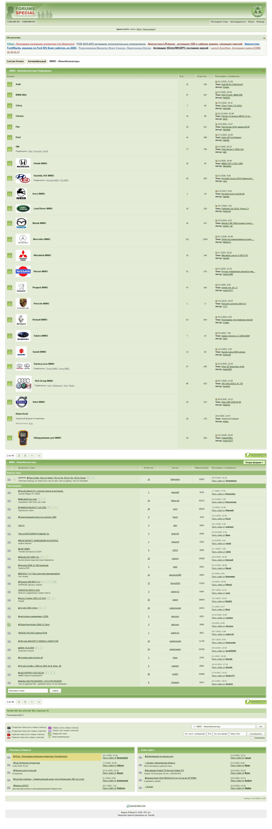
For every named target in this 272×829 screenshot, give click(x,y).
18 (149, 558)
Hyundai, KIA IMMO (44, 175)
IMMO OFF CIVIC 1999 (232, 163)
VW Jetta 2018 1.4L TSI (232, 383)
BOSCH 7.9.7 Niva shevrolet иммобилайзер (40, 574)
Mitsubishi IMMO (42, 255)
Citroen (19, 116)
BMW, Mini (21, 95)
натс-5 (21, 525)
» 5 (54, 582)
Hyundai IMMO (52, 180)
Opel (30, 151)
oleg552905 (231, 651)
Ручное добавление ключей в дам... (238, 271)
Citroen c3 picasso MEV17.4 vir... (236, 116)
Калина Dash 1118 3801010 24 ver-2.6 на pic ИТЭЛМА (171, 778)
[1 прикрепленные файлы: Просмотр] (27, 478)
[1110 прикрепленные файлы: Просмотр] (14, 756)
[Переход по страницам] (88, 478)
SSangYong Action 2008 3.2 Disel (34, 624)
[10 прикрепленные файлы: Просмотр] (19, 557)
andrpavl (230, 527)
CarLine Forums (15, 61)
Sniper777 (230, 676)
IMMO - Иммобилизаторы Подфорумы (30, 71)
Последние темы (219, 22)
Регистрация (149, 29)
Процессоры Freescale (25, 770)
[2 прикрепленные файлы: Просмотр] (19, 491)
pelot (175, 567)
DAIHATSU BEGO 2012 (29, 590)
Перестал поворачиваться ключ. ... (237, 239)
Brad (228, 609)
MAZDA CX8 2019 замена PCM (32, 633)
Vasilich (229, 684)
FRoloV (229, 585)
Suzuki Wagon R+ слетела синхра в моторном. (41, 491)
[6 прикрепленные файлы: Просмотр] (19, 507)
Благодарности (238, 22)
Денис (120, 773)
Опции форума (253, 462)
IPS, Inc (147, 812)
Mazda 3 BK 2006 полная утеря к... (237, 223)
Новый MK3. (227, 438)
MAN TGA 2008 (27, 648)
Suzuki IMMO (39, 352)
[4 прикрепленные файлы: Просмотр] (19, 641)
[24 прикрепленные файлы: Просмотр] (146, 770)
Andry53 (175, 534)
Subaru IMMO (41, 336)
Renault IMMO (40, 319)
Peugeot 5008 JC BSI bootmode (34, 565)
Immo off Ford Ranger (231, 137)
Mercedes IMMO (41, 239)
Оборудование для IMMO (47, 438)
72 (149, 583)
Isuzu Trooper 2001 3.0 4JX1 (33, 598)
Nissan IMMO (41, 271)
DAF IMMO (25, 549)
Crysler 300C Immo (28, 608)
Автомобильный (37, 61)
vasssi (248, 758)
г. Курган (149, 787)
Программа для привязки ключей (237, 320)
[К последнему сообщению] (216, 81)
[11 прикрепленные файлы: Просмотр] (19, 598)
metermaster (175, 649)
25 (149, 600)
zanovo (175, 558)
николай (227, 108)
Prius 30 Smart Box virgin (232, 366)
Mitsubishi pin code (28, 499)
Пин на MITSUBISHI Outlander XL (33, 534)
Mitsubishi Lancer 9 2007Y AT (234, 255)
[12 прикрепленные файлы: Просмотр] (19, 648)
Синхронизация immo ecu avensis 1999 (38, 517)
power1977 (228, 290)
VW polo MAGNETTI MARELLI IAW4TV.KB (39, 641)
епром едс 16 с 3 (229, 287)
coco (175, 509)
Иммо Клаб (22, 414)
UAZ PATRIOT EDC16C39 (32, 673)
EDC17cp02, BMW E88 (231, 95)
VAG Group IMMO (44, 381)
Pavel (175, 517)
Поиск (251, 22)
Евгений (229, 560)
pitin (224, 152)
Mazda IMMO (39, 223)
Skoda (71, 385)
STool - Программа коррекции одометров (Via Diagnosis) (41, 756)
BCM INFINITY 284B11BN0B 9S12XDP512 (39, 540)
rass (225, 181)
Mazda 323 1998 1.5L (29, 557)
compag (229, 618)
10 (149, 575)
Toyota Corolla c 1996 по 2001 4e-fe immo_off (40, 666)
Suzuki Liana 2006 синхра (233, 352)
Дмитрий (230, 510)
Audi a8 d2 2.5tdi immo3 (232, 84)
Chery (19, 105)
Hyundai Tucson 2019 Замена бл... (237, 178)
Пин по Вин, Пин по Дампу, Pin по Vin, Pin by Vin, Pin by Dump (57, 478)
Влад (247, 773)
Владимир (230, 576)
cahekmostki (175, 608)
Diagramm (175, 479)
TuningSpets (231, 481)
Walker (248, 788)
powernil (175, 542)
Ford (18, 137)
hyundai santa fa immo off (31, 657)
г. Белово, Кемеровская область (160, 763)
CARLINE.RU (13, 22)
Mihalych (227, 242)
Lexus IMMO (64, 368)
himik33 (226, 98)
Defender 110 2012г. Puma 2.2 (235, 208)
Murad (228, 568)
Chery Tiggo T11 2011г (231, 105)
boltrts (226, 421)
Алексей (227, 211)
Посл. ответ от (218, 481)
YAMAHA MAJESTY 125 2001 (33, 507)
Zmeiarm (175, 682)
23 (149, 500)
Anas (175, 657)
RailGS (229, 601)
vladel (228, 543)
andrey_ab (228, 226)
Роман (226, 87)
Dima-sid (175, 500)
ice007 (175, 674)
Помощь (261, 22)
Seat (66, 385)
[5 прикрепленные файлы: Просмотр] (19, 499)
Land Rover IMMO (43, 208)
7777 (225, 306)
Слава (226, 322)
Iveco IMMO (39, 194)
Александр (231, 642)
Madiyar (226, 405)
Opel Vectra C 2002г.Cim (232, 149)
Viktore (120, 765)
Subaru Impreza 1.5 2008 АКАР (235, 336)
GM (17, 146)
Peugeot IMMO (40, 287)
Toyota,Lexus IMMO (44, 364)
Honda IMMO (40, 163)
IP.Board (131, 812)
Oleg (225, 338)
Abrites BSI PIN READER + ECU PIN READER (41, 681)
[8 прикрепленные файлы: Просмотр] (19, 673)
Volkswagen (57, 385)
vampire (175, 666)
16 (149, 479)
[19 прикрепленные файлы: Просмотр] (19, 582)
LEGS (175, 550)
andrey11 (175, 591)
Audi (18, 84)
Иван (228, 535)
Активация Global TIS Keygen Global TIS (165, 770)
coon (228, 593)
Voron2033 (175, 583)
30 (149, 509)
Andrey (248, 780)
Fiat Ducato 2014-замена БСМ (235, 127)
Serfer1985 (228, 274)
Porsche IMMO (41, 303)
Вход (139, 29)
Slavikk (226, 140)
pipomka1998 (175, 575)
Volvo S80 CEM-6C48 (231, 402)
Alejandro (227, 166)
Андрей (226, 386)
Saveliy (226, 258)
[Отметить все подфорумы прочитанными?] (9, 149)
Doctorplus (230, 494)
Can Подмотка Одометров (27, 763)
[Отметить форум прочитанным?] (9, 84)
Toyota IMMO (52, 368)
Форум (124, 812)
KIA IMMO (64, 180)
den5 (225, 119)
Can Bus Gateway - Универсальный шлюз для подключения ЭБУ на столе (49, 779)
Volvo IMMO (39, 402)
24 (149, 649)
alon (175, 525)
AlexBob (226, 130)
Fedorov (121, 788)
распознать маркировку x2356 (34, 616)
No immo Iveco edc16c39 (232, 194)
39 (149, 674)
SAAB (45, 151)
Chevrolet (37, 151)
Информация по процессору (160, 756)
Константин (231, 502)
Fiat (18, 127)
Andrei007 (227, 369)
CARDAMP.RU (28, 22)
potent (175, 600)
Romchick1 (122, 758)
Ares (31, 423)
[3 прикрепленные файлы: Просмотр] (19, 549)
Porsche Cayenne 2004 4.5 (233, 304)
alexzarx (175, 616)
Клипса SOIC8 (21, 785)
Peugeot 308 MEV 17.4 (30, 582)
